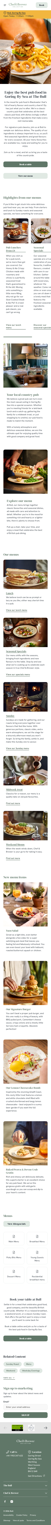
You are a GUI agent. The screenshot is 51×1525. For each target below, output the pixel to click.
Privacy (33, 1515)
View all (7, 1377)
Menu (28, 1364)
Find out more (13, 858)
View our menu (25, 175)
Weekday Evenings (31, 1370)
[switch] (44, 766)
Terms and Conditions (36, 1520)
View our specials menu (18, 674)
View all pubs (18, 1520)
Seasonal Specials (16, 651)
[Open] (5, 5)
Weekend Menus (15, 844)
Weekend (10, 1370)
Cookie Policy (21, 1515)
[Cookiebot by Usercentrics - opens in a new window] (36, 713)
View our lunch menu (15, 230)
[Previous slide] (5, 1428)
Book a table (25, 164)
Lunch (9, 593)
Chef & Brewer (11, 1493)
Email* (6, 1402)
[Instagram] (11, 1501)
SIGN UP (25, 1415)
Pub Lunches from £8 (13, 249)
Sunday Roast (12, 1364)
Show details (37, 793)
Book (42, 5)
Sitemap (6, 1520)
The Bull (7, 1485)
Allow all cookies (25, 801)
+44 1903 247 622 (14, 1455)
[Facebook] (5, 1501)
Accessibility (8, 1515)
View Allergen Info (17, 1223)
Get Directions (35, 1476)
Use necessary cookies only (25, 810)
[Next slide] (45, 1428)
